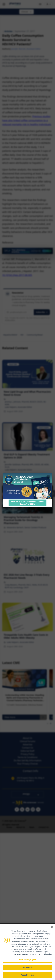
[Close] (52, 927)
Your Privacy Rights (27, 959)
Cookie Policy (46, 954)
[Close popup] (48, 477)
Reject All (27, 967)
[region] (27, 951)
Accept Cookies (27, 975)
